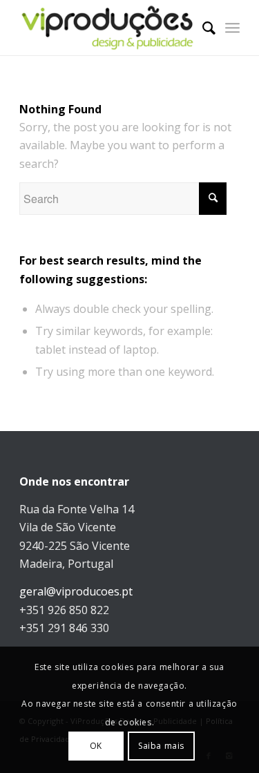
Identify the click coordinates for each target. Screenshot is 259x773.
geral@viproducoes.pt (76, 591)
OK (96, 746)
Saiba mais (161, 746)
